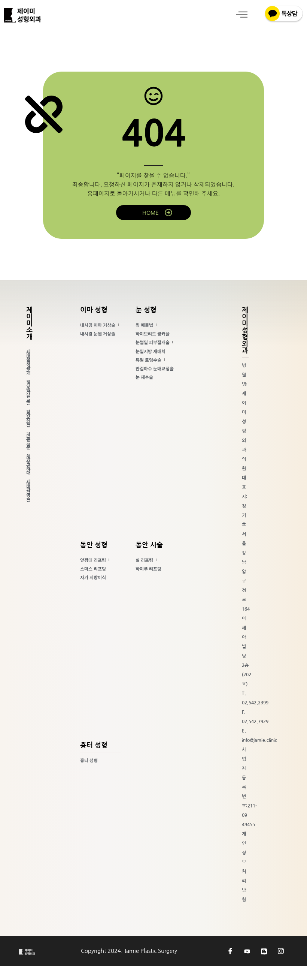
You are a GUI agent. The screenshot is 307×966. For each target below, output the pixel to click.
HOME (150, 212)
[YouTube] (247, 951)
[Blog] (264, 951)
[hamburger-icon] (241, 15)
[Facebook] (230, 951)
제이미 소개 (29, 323)
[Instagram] (280, 951)
